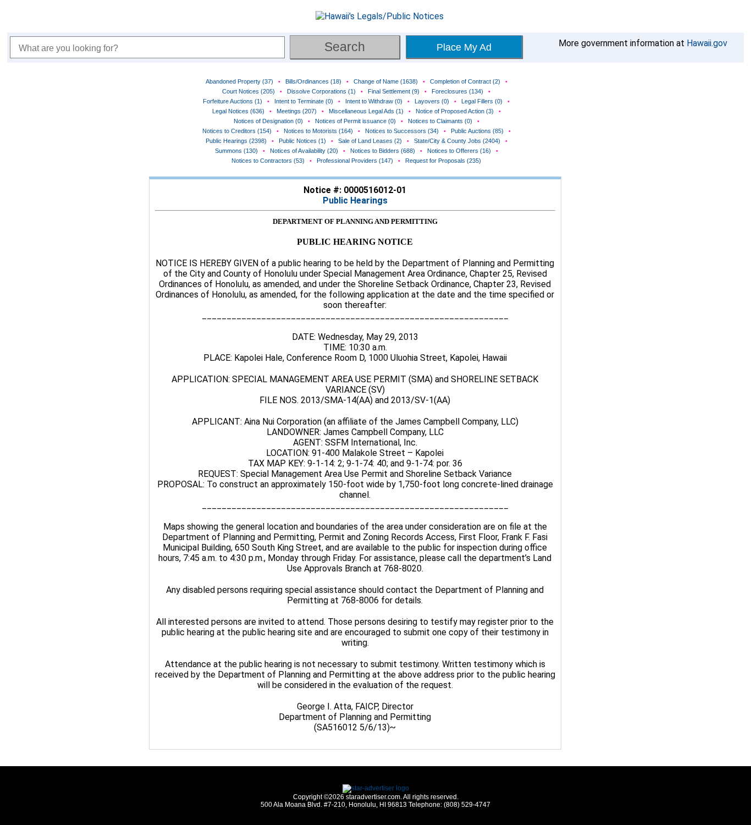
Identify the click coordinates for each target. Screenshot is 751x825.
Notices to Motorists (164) (318, 131)
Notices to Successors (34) (402, 131)
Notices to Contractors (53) (268, 160)
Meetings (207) (297, 111)
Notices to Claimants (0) (440, 121)
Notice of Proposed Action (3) (455, 111)
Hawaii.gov (707, 43)
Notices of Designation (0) (268, 121)
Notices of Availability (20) (304, 150)
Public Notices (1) (302, 141)
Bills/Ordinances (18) (313, 81)
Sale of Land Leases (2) (370, 141)
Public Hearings (355, 200)
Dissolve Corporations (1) (321, 91)
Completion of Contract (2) (465, 81)
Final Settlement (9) (393, 91)
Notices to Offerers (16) (459, 150)
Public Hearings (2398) (236, 141)
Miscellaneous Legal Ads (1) (366, 111)
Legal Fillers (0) (481, 101)
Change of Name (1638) (386, 81)
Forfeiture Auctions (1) (232, 101)
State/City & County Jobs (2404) (457, 141)
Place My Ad (464, 47)
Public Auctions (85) (477, 131)
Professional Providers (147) (355, 160)
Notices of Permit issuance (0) (355, 121)
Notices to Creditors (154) (237, 131)
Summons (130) (236, 150)
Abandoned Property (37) (239, 81)
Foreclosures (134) (457, 91)
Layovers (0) (432, 101)
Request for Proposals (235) (443, 160)
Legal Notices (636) (238, 111)
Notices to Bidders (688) (382, 150)
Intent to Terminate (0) (303, 101)
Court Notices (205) (248, 91)
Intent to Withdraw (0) (373, 101)
